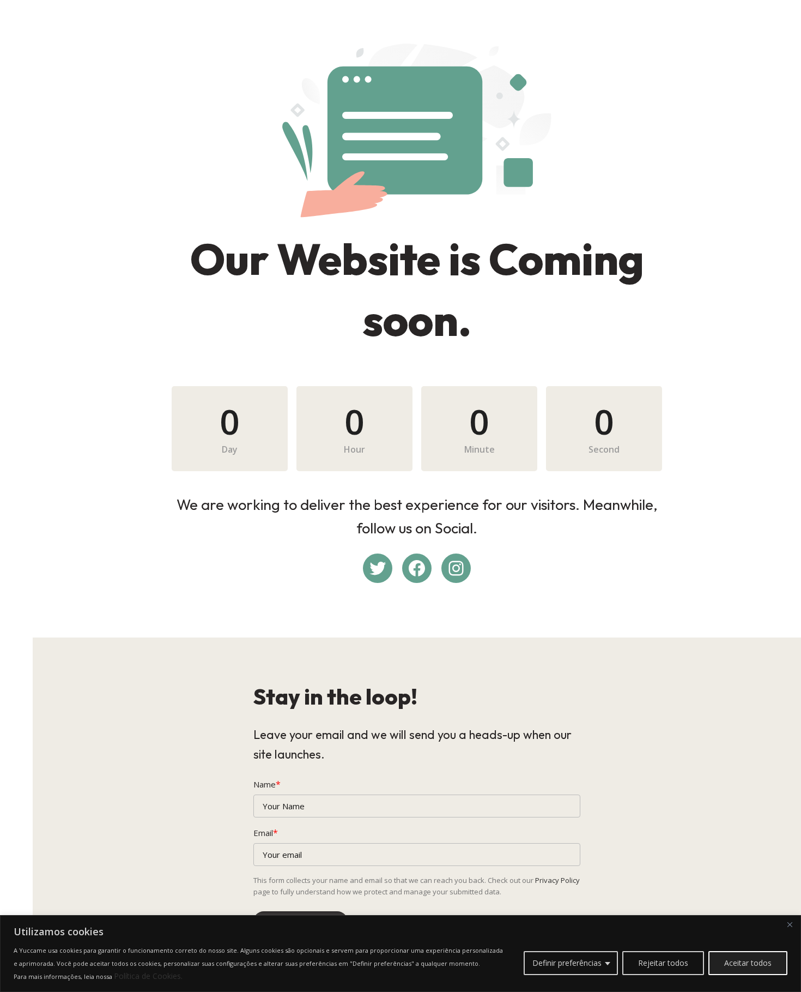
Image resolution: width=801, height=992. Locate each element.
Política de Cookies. (148, 976)
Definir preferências (567, 963)
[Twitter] (377, 568)
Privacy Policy (557, 880)
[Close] (789, 924)
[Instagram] (456, 568)
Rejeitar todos (663, 963)
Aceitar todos (748, 963)
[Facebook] (417, 568)
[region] (400, 953)
